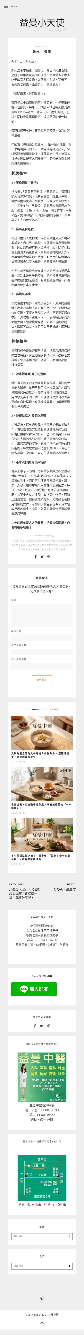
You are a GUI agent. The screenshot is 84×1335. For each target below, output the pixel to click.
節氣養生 (49, 536)
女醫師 (68, 541)
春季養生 (37, 545)
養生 (49, 550)
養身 (53, 550)
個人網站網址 (19, 659)
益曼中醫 (63, 545)
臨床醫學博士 (26, 550)
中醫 (22, 541)
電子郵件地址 (20, 645)
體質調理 (60, 550)
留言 (15, 600)
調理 (35, 550)
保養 (41, 541)
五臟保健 (29, 541)
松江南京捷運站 (50, 545)
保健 (36, 541)
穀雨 (70, 545)
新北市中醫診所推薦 (22, 545)
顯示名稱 (17, 631)
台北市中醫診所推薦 (54, 541)
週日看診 (42, 550)
